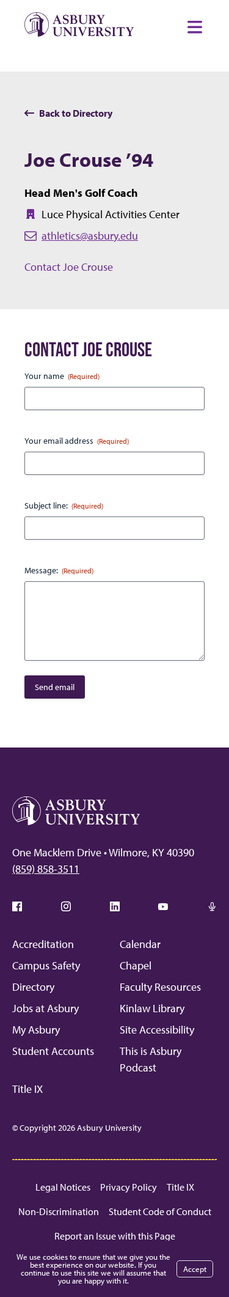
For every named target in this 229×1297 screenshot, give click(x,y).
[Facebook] (17, 906)
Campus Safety (46, 965)
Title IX (27, 1089)
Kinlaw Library (152, 1008)
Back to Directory (75, 113)
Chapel (135, 965)
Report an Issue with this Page (114, 1236)
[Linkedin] (115, 906)
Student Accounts (53, 1051)
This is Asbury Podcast (150, 1059)
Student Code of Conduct (160, 1211)
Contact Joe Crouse (68, 267)
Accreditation (43, 944)
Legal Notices (62, 1187)
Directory (33, 987)
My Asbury (36, 1030)
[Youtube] (163, 906)
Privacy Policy (128, 1187)
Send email (55, 687)
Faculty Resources (160, 987)
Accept (194, 1269)
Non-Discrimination (58, 1211)
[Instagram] (66, 906)
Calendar (140, 944)
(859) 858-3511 (45, 869)
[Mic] (212, 906)
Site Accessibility (157, 1030)
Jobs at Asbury (45, 1008)
